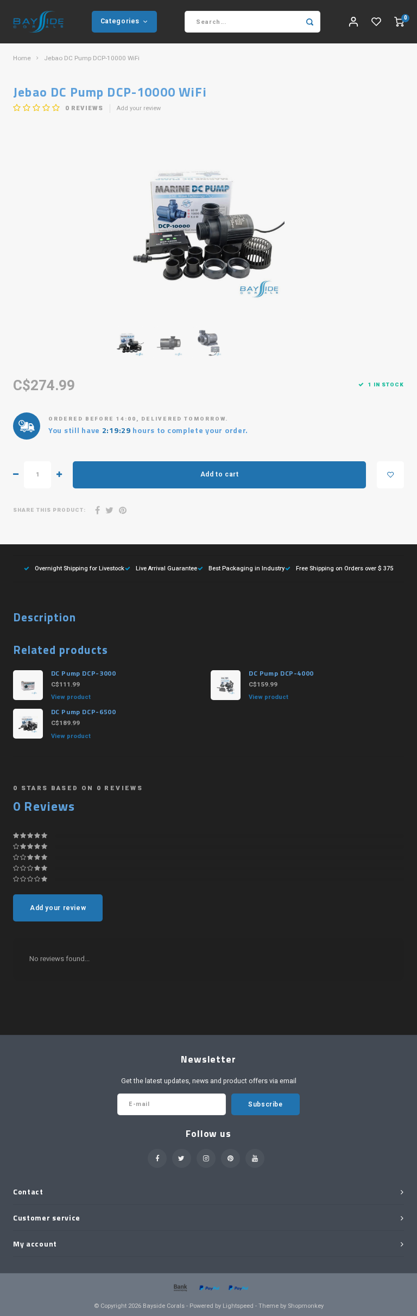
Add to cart (219, 474)
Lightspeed (238, 1306)
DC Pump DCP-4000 (281, 673)
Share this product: (49, 510)
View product (71, 697)
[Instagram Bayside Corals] (206, 1158)
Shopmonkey (306, 1306)
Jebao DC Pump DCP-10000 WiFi (92, 58)
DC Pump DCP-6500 (83, 712)
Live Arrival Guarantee (166, 568)
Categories (120, 21)
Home (22, 58)
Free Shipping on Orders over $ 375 (344, 568)
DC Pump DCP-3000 (83, 673)
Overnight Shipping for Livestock (79, 568)
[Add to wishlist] (390, 474)
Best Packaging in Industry (246, 568)
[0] (399, 22)
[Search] (309, 22)
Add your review (139, 108)
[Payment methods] (179, 1287)
